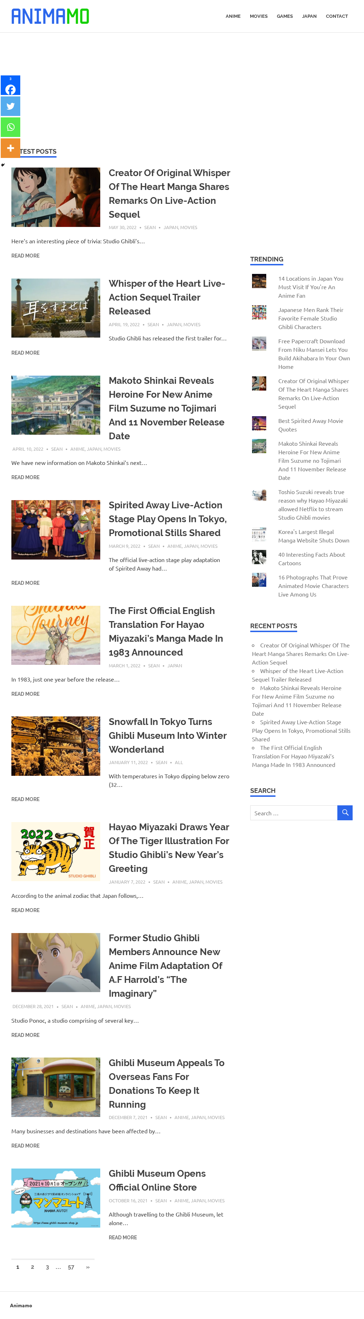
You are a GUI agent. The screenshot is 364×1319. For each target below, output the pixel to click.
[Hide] (3, 165)
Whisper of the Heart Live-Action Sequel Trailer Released (167, 297)
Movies (259, 16)
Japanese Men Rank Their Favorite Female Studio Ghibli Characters (310, 318)
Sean (150, 227)
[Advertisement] (182, 86)
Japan (309, 16)
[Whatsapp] (10, 127)
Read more (25, 256)
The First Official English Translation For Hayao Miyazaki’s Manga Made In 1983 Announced (293, 756)
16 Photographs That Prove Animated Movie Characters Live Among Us (313, 585)
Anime (233, 16)
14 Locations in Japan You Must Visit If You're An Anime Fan (310, 287)
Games (285, 16)
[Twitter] (10, 106)
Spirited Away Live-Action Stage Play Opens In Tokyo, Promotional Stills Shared (168, 519)
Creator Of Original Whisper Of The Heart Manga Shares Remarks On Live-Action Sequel (301, 653)
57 (71, 1267)
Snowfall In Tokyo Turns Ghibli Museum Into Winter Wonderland (167, 735)
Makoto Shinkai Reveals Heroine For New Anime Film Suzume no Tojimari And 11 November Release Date (167, 408)
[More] (10, 148)
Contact (337, 16)
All (179, 762)
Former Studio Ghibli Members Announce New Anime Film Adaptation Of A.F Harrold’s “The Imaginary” (165, 966)
